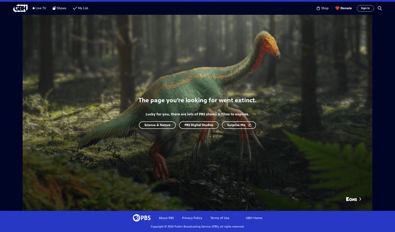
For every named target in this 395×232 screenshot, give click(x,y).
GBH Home (254, 218)
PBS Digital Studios (199, 125)
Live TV (41, 8)
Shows (61, 8)
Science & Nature (157, 125)
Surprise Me (236, 125)
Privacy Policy (192, 218)
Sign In (365, 8)
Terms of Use (219, 218)
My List (83, 8)
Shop (325, 8)
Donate (346, 8)
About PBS (166, 218)
